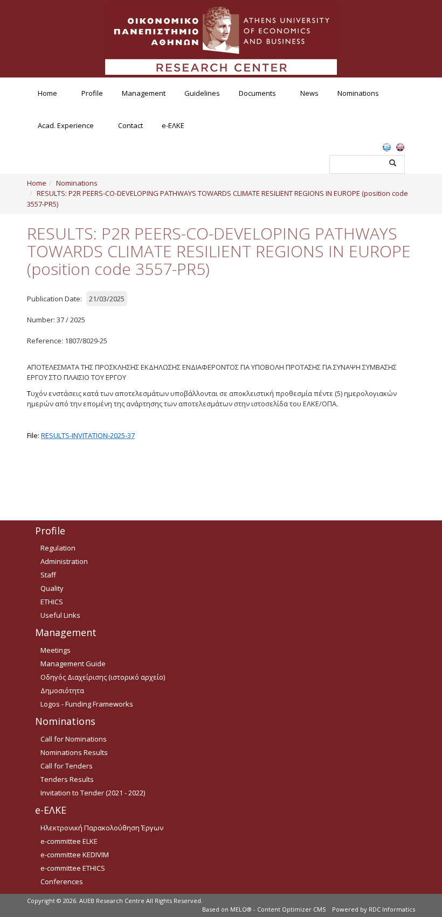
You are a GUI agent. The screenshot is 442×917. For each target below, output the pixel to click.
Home (47, 93)
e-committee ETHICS (72, 868)
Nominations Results (74, 752)
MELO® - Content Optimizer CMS (278, 909)
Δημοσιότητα (62, 690)
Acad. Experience (66, 125)
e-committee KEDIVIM (74, 854)
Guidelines (202, 93)
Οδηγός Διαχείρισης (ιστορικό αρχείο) (102, 677)
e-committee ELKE (69, 841)
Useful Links (60, 615)
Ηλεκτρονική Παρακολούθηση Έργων (101, 828)
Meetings (55, 650)
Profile (92, 93)
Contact (130, 125)
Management (143, 93)
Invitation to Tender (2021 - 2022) (92, 793)
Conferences (61, 881)
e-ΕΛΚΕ (173, 125)
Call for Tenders (66, 766)
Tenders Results (67, 779)
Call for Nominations (73, 739)
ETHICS (51, 601)
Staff (48, 575)
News (309, 93)
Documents (257, 93)
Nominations (358, 93)
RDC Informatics (392, 909)
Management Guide (73, 663)
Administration (64, 561)
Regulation (57, 548)
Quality (52, 588)
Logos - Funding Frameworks (86, 704)
